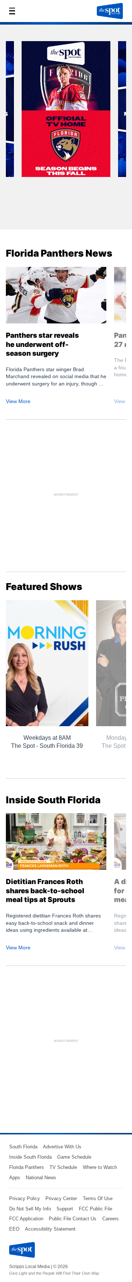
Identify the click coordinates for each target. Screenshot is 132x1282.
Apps (14, 1177)
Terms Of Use (98, 1198)
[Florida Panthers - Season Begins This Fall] (66, 111)
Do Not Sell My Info (30, 1209)
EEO (14, 1229)
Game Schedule (74, 1157)
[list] (66, 129)
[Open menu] (14, 11)
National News (41, 1177)
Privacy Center (61, 1198)
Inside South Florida (30, 1157)
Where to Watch (100, 1167)
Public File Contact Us (72, 1218)
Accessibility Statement (50, 1229)
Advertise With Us (62, 1146)
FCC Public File (95, 1209)
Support (64, 1209)
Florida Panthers (26, 1167)
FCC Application (26, 1218)
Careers (110, 1218)
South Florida (23, 1146)
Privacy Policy (24, 1198)
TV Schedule (63, 1167)
